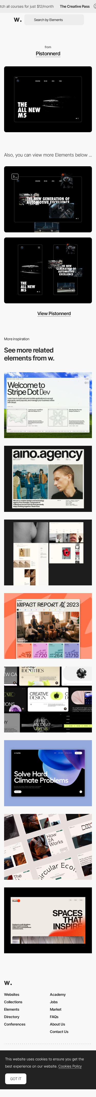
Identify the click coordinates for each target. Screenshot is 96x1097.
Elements (11, 1009)
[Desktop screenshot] (48, 552)
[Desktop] (48, 405)
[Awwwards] (18, 20)
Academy (58, 994)
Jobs (54, 1002)
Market (55, 1009)
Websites (11, 994)
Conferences (14, 1024)
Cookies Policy (70, 1066)
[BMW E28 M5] (48, 199)
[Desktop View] (48, 773)
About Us (57, 1024)
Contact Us (59, 1031)
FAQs (54, 1017)
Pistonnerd (48, 53)
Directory (11, 1017)
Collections (13, 1002)
